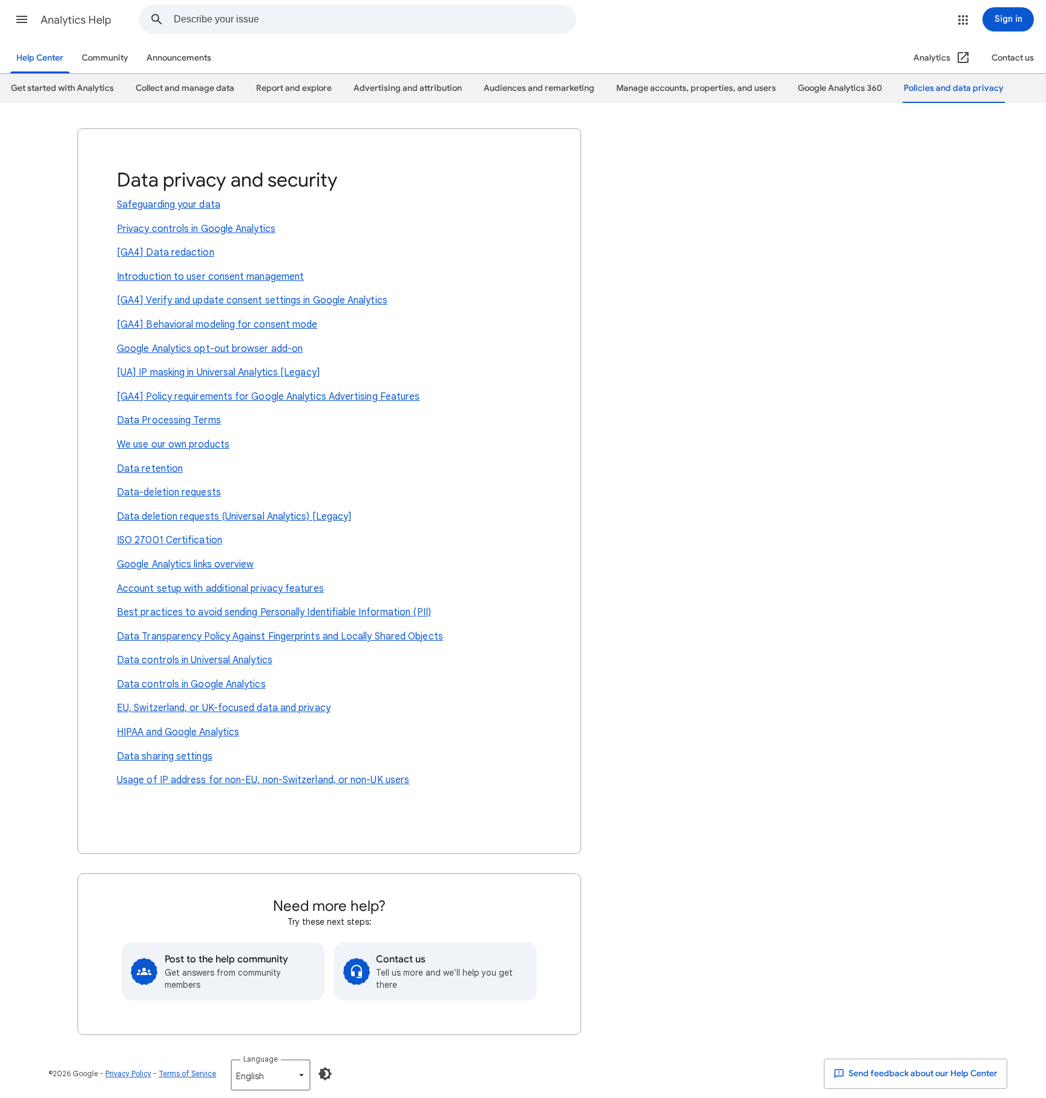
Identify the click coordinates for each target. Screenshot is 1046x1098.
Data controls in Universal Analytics (194, 660)
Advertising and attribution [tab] (408, 88)
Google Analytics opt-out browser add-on (210, 349)
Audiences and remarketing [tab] (539, 88)
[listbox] (271, 1075)
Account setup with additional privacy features (220, 589)
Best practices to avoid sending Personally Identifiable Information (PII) (274, 612)
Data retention (150, 469)
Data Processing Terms (169, 420)
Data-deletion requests (169, 492)
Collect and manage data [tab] (185, 88)
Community (105, 58)
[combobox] (375, 19)
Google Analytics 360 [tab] (840, 88)
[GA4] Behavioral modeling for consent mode (217, 325)
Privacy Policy (128, 1073)
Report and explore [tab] (294, 88)
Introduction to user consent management (210, 277)
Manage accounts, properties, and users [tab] (696, 88)
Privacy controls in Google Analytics (196, 229)
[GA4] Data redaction (165, 252)
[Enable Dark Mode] (325, 1073)
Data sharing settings (164, 756)
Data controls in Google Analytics (191, 684)
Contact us (1013, 58)
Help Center (40, 58)
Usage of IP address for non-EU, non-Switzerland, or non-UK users (263, 780)
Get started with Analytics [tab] (62, 88)
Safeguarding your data (168, 205)
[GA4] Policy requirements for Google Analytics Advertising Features (268, 397)
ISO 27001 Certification (169, 540)
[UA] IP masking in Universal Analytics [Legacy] (218, 372)
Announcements (178, 58)
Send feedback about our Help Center (922, 1073)
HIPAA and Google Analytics (178, 732)
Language (260, 1058)
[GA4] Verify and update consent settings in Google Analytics (252, 300)
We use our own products (173, 444)
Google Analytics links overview (185, 564)
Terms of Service (187, 1073)
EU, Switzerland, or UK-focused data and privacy (224, 708)
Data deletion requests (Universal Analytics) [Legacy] (234, 517)
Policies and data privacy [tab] (954, 88)
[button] (21, 19)
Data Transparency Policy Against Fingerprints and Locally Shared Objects (280, 636)
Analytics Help (76, 20)
